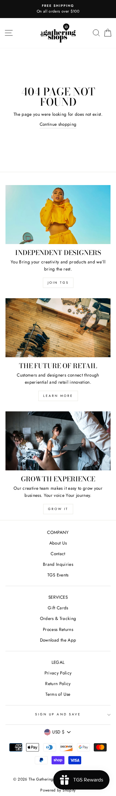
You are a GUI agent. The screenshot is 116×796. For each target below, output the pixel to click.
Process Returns (58, 629)
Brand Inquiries (58, 564)
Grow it (58, 508)
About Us (58, 543)
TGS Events (57, 575)
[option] (58, 9)
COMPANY (58, 532)
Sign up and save (58, 714)
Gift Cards (58, 607)
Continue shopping (58, 124)
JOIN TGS (58, 282)
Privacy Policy (58, 673)
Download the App (58, 640)
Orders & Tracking (58, 618)
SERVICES (58, 597)
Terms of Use (57, 694)
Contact (58, 553)
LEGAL (58, 662)
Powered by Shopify (57, 790)
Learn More (58, 395)
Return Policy (58, 683)
